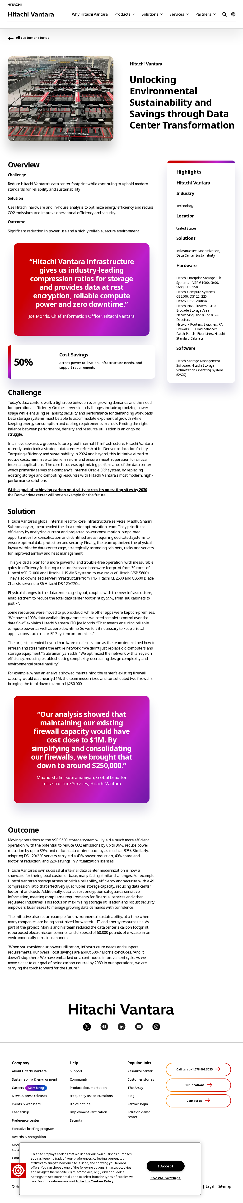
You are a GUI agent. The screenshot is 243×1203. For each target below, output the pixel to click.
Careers (18, 1087)
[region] (110, 1168)
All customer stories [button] (32, 37)
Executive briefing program (33, 1128)
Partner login (137, 1104)
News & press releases (29, 1095)
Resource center (140, 1071)
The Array (135, 1087)
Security (76, 1120)
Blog (131, 1095)
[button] (224, 14)
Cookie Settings (165, 1178)
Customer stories (140, 1079)
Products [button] (122, 14)
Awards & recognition (29, 1136)
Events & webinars (26, 1104)
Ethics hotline (80, 1104)
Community (79, 1079)
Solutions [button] (150, 14)
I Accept (166, 1166)
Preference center (25, 1120)
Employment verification (88, 1112)
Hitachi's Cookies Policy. (95, 1181)
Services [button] (176, 14)
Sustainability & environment (34, 1079)
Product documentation (88, 1087)
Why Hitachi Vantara (90, 14)
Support (76, 1071)
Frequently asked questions (91, 1095)
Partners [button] (203, 14)
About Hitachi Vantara (29, 1071)
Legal (210, 1186)
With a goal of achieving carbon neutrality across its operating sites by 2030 (77, 489)
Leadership (20, 1112)
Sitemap (224, 1186)
